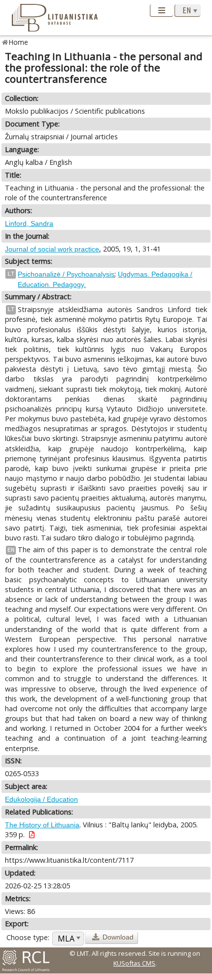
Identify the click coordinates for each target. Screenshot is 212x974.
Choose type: (27, 937)
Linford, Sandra (29, 223)
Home (18, 42)
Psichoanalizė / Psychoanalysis (66, 274)
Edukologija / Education (41, 799)
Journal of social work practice (52, 249)
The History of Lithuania (42, 825)
